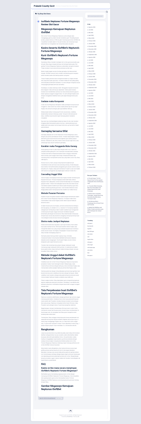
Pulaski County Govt (44, 6)
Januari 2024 (92, 109)
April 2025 (91, 68)
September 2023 (93, 120)
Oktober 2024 (92, 84)
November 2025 (92, 49)
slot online (90, 234)
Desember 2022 (92, 145)
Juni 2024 (91, 95)
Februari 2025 (92, 73)
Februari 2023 (92, 139)
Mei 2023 (91, 131)
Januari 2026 (92, 43)
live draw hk (90, 226)
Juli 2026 (91, 29)
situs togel (90, 244)
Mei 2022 (91, 159)
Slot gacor (90, 255)
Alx (78, 416)
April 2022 (91, 161)
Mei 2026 (91, 32)
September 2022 (93, 153)
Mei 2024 (91, 98)
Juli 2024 (91, 93)
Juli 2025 (91, 60)
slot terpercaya (91, 247)
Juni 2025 (91, 62)
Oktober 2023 (92, 117)
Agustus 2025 (92, 57)
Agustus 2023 (92, 123)
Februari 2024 (92, 106)
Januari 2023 (92, 142)
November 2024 (92, 82)
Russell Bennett (51, 398)
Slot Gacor (58, 398)
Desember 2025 (92, 46)
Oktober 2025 (92, 51)
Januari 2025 (92, 76)
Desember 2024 (92, 79)
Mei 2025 (91, 65)
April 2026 (91, 35)
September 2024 (93, 87)
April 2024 (91, 101)
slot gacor (89, 223)
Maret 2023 (91, 137)
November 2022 (92, 148)
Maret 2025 (91, 71)
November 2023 (92, 115)
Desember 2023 (92, 112)
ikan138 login (90, 231)
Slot (88, 252)
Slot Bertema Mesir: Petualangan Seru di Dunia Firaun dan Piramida (95, 203)
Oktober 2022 (92, 150)
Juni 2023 (91, 128)
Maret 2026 (91, 38)
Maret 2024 (91, 104)
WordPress (70, 416)
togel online (90, 239)
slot (88, 236)
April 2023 (91, 134)
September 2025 (93, 54)
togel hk (89, 228)
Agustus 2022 (92, 156)
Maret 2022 (91, 164)
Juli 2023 (91, 126)
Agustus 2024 (92, 90)
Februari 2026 (92, 40)
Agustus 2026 (92, 27)
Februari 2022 (92, 167)
